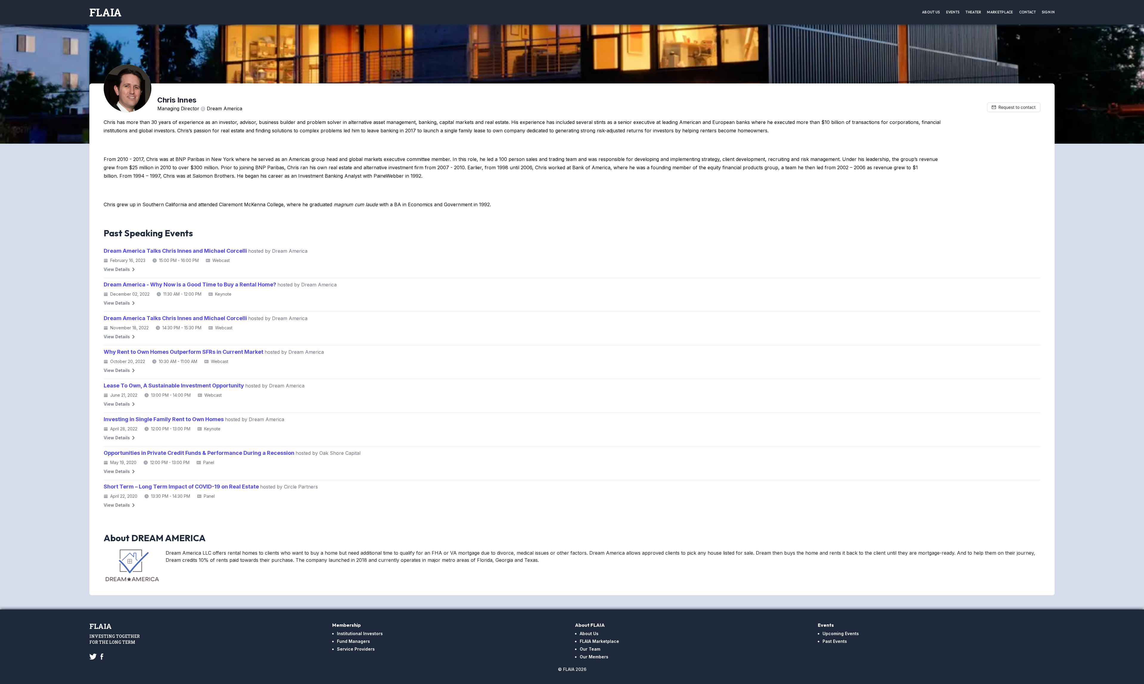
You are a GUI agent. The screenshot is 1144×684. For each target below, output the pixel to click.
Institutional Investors (360, 633)
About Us (931, 12)
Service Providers (356, 649)
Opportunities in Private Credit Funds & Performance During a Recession (232, 453)
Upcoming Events (841, 633)
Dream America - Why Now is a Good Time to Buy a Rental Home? (220, 284)
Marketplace (1000, 12)
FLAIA (105, 12)
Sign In (1048, 12)
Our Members (594, 656)
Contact (1027, 12)
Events (953, 12)
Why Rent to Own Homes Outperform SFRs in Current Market (214, 352)
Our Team (590, 649)
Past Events (835, 641)
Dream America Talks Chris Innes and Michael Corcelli (205, 251)
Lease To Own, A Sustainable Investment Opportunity (204, 385)
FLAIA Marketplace (599, 641)
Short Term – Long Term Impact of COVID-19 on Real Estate (211, 486)
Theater (973, 12)
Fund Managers (353, 641)
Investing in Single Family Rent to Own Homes (194, 419)
